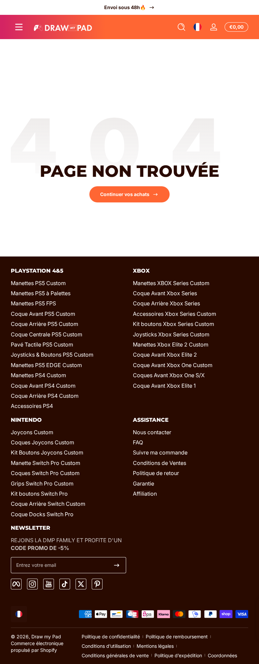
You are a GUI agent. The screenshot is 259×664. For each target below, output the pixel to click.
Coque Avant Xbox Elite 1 (164, 385)
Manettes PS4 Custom (38, 375)
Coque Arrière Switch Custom (48, 503)
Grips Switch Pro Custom (42, 483)
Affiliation (145, 493)
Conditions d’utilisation (106, 646)
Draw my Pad (46, 636)
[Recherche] (181, 27)
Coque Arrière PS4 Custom (45, 395)
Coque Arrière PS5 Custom (44, 324)
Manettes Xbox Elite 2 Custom (170, 344)
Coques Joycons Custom (42, 442)
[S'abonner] (116, 565)
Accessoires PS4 (32, 406)
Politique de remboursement (177, 636)
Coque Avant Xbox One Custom (172, 365)
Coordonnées (222, 655)
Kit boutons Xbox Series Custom (173, 324)
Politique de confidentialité (111, 636)
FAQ (138, 442)
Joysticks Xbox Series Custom (171, 334)
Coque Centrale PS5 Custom (46, 334)
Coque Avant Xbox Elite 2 (165, 354)
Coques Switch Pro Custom (45, 473)
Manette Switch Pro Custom (45, 463)
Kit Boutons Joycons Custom (47, 452)
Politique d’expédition (178, 655)
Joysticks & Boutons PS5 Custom (52, 354)
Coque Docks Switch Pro (42, 514)
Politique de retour (156, 473)
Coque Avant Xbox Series (165, 293)
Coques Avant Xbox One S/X (169, 375)
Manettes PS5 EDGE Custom (46, 365)
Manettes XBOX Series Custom (171, 283)
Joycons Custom (32, 432)
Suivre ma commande (160, 452)
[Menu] (19, 27)
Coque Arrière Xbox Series (166, 303)
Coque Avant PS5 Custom (43, 313)
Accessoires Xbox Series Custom (174, 313)
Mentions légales (155, 646)
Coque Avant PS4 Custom (43, 385)
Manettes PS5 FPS (33, 303)
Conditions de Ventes (159, 463)
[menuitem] (68, 283)
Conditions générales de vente (115, 655)
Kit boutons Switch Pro (39, 493)
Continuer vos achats (124, 194)
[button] (181, 27)
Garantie (143, 483)
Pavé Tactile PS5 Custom (42, 344)
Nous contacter (152, 432)
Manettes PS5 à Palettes (40, 293)
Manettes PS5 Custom (38, 283)
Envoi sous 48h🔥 (125, 7)
